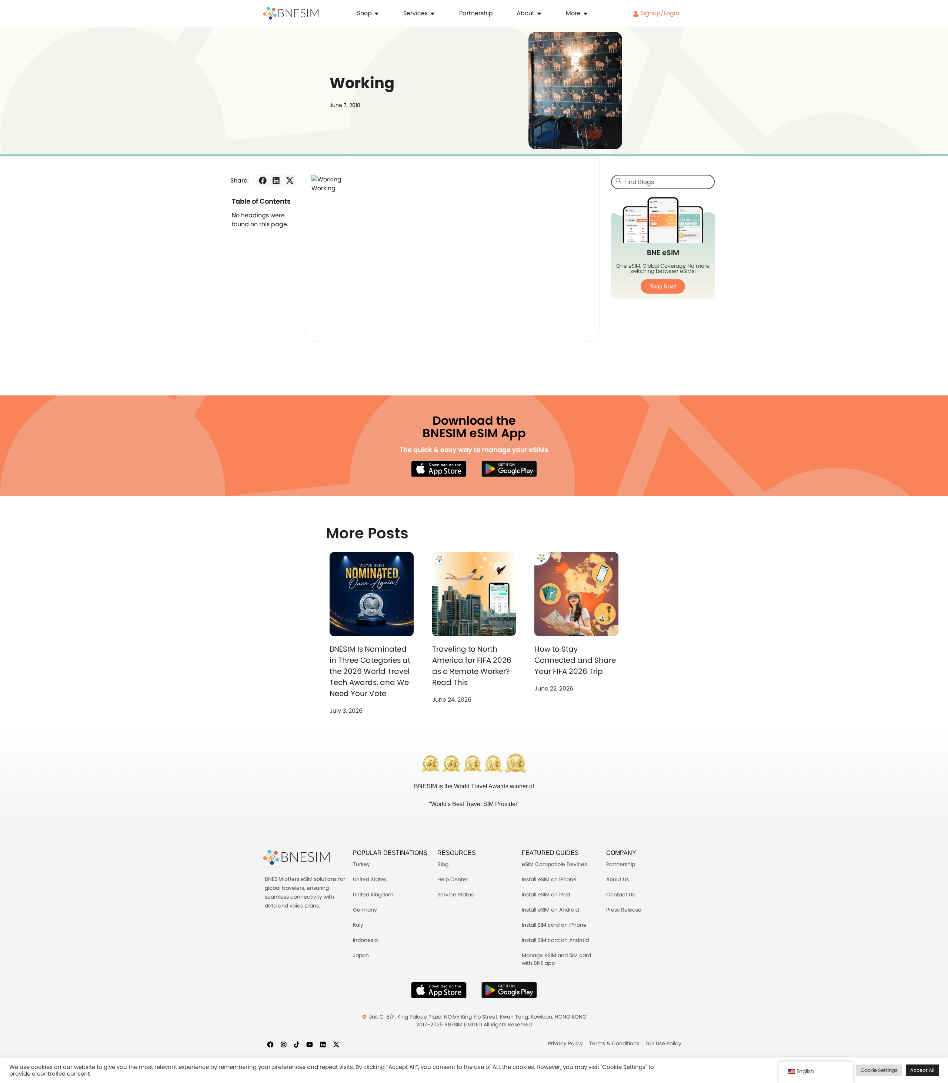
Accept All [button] (922, 1070)
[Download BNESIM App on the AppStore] (439, 990)
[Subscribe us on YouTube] (309, 1044)
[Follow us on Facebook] (270, 1044)
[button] (262, 181)
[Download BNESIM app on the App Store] (439, 469)
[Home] (290, 13)
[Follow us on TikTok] (296, 1044)
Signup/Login (659, 13)
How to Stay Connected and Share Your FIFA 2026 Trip (575, 660)
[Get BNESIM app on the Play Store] (509, 469)
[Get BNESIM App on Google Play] (509, 990)
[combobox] (663, 182)
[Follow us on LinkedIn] (323, 1044)
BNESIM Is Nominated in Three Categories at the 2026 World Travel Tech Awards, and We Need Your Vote (370, 671)
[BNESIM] (296, 857)
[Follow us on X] (336, 1044)
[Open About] (539, 13)
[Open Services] (432, 13)
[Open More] (585, 13)
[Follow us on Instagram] (283, 1044)
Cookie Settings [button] (879, 1070)
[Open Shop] (377, 13)
